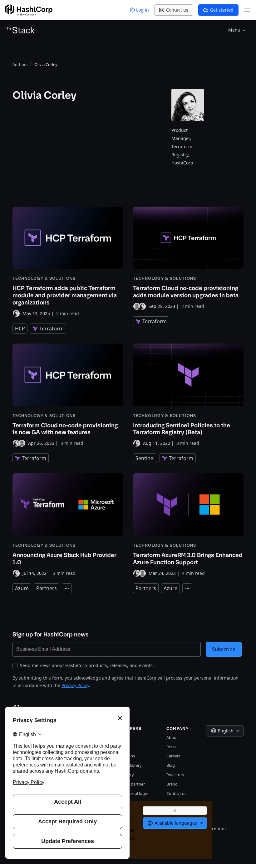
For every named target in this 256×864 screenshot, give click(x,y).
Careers (173, 756)
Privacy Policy (75, 685)
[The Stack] (20, 30)
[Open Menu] (247, 10)
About (172, 737)
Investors (175, 774)
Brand (172, 784)
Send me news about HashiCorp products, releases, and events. (87, 665)
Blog (170, 765)
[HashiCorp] (28, 10)
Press (171, 747)
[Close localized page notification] (175, 810)
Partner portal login (130, 793)
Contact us (176, 793)
